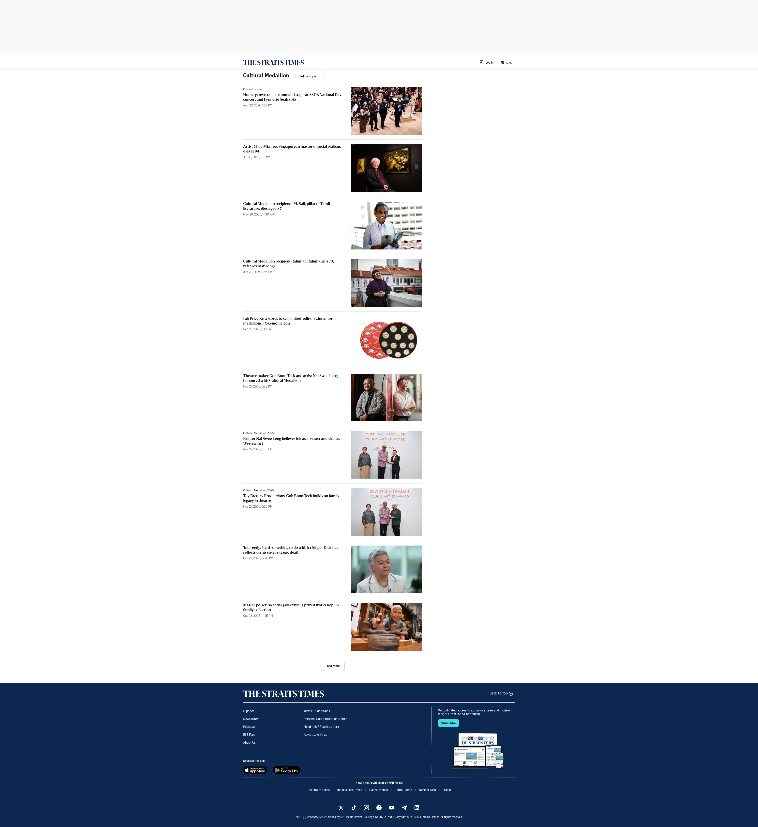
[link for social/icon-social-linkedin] (417, 807)
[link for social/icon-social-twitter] (341, 807)
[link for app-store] (255, 770)
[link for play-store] (287, 770)
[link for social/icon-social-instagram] (366, 807)
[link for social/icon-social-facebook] (379, 807)
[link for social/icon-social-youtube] (391, 807)
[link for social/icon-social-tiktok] (354, 807)
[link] (273, 62)
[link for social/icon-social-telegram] (404, 807)
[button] (486, 62)
